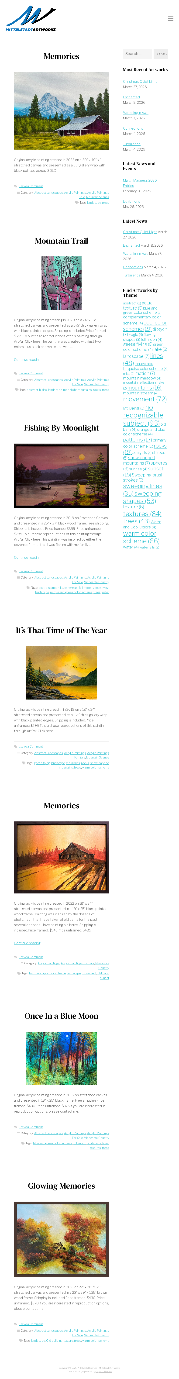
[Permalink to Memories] (61, 111)
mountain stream (140, 393)
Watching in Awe (135, 113)
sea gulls (141, 452)
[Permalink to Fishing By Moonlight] (61, 476)
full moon (85, 588)
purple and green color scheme (71, 592)
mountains (85, 390)
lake (160, 349)
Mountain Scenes (97, 197)
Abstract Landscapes (48, 192)
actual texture (138, 305)
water (105, 592)
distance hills (54, 588)
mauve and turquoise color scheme (145, 366)
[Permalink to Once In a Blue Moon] (61, 1058)
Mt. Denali (133, 408)
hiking (43, 390)
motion (145, 373)
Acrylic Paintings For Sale (77, 963)
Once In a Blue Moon (61, 1015)
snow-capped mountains (139, 460)
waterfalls (149, 547)
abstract (32, 390)
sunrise (138, 469)
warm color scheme (95, 767)
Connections (133, 128)
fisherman (71, 588)
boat (41, 588)
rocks (97, 390)
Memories (61, 56)
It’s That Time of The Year (61, 630)
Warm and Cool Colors (142, 524)
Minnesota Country (96, 384)
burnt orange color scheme (47, 973)
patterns (137, 440)
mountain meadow (142, 378)
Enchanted (131, 97)
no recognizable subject (143, 415)
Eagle (136, 334)
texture (68, 1340)
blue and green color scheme (52, 1143)
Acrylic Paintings (75, 192)
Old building (54, 1340)
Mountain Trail (61, 240)
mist (128, 374)
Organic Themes (104, 1371)
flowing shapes (139, 336)
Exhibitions (131, 201)
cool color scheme (145, 325)
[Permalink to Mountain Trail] (61, 283)
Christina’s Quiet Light (140, 81)
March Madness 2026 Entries (140, 183)
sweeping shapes (142, 497)
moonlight (70, 390)
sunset (104, 978)
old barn (103, 973)
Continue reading (27, 360)
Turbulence (132, 144)
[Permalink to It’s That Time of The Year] (61, 672)
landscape (94, 202)
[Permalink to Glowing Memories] (61, 1239)
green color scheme (143, 347)
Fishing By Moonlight (61, 427)
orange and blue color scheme (144, 431)
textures (95, 1148)
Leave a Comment (31, 186)
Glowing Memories (61, 1185)
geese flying (101, 588)
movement (89, 973)
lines (105, 1143)
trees (105, 202)
